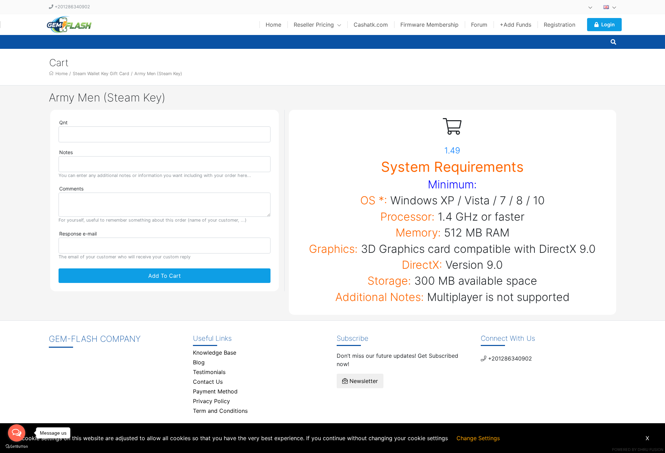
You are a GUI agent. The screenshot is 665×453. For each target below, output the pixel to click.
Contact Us (208, 381)
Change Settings (478, 438)
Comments (71, 189)
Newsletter (363, 381)
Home (273, 24)
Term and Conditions (220, 410)
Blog (199, 362)
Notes (66, 152)
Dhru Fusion (650, 449)
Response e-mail (78, 234)
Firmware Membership (429, 24)
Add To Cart (164, 275)
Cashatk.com (371, 24)
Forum (479, 24)
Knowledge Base (214, 352)
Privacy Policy (211, 401)
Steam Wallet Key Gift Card (101, 73)
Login (608, 24)
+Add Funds (515, 24)
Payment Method (215, 391)
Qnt (63, 122)
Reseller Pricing (315, 24)
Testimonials (209, 371)
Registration (559, 24)
